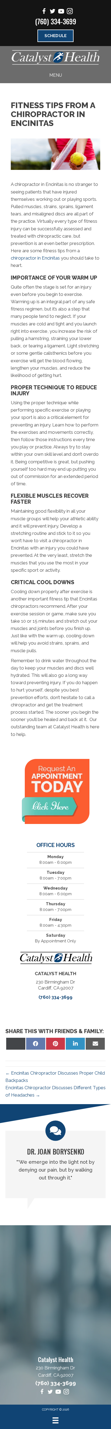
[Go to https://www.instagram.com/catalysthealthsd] (70, 12)
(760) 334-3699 (55, 21)
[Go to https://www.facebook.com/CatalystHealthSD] (44, 12)
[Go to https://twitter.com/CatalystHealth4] (53, 12)
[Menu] (55, 1420)
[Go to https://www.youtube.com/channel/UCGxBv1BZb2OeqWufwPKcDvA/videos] (61, 12)
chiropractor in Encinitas (35, 258)
